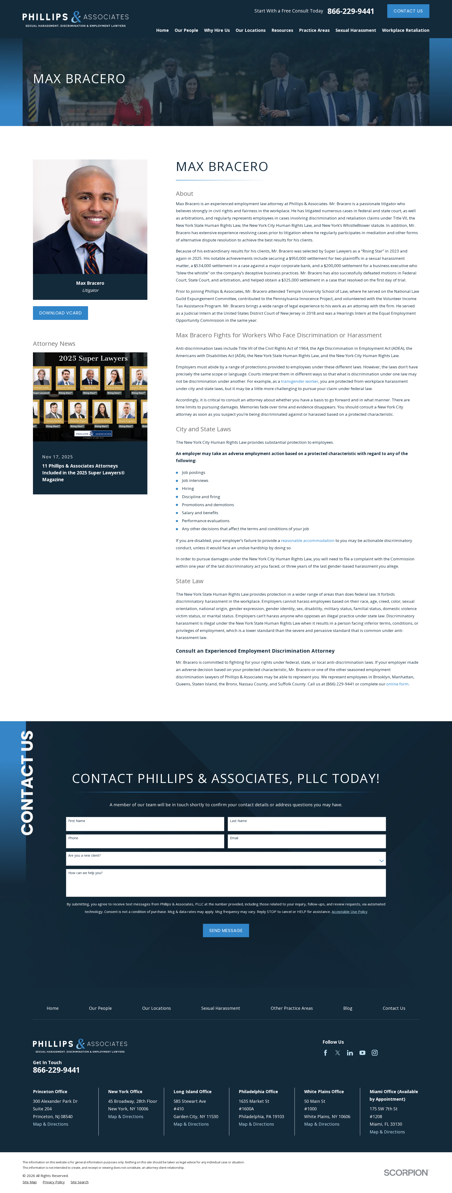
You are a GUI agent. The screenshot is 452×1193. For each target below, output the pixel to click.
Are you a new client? (84, 856)
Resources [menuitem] (282, 30)
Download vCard (60, 313)
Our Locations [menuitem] (251, 30)
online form (397, 684)
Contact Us (408, 11)
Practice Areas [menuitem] (314, 30)
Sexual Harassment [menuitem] (355, 30)
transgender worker (299, 381)
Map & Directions (50, 1124)
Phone (73, 838)
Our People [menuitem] (186, 30)
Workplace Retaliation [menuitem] (405, 30)
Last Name (238, 821)
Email (234, 838)
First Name (76, 821)
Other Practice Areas (292, 1008)
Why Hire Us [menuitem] (217, 30)
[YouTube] (362, 1053)
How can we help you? (85, 873)
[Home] (76, 19)
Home (53, 1008)
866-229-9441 (351, 11)
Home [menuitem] (162, 30)
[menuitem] (30, 1182)
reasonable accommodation (308, 540)
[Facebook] (325, 1053)
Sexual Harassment (220, 1008)
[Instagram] (375, 1053)
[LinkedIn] (350, 1053)
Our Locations (156, 1008)
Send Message (226, 930)
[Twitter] (338, 1053)
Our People (100, 1008)
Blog (347, 1008)
